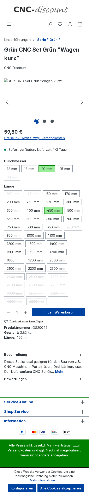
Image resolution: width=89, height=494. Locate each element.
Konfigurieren (22, 488)
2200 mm (35, 268)
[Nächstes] (82, 101)
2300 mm (57, 268)
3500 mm (59, 294)
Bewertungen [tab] (15, 379)
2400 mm (16, 277)
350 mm (13, 210)
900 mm (73, 227)
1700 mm (56, 252)
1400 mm (56, 244)
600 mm (32, 219)
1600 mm (35, 252)
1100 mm (55, 235)
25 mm (64, 169)
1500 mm (14, 252)
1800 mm (14, 260)
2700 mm (15, 285)
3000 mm (15, 294)
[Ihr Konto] (70, 24)
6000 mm (38, 302)
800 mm (33, 227)
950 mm (13, 235)
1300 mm (35, 244)
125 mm (33, 194)
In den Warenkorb (58, 312)
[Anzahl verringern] (8, 312)
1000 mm (33, 235)
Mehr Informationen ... (44, 480)
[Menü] (9, 24)
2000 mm (57, 260)
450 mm (53, 210)
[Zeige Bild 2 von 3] (44, 121)
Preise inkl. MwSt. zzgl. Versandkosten (34, 138)
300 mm (72, 202)
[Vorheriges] (7, 101)
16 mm (29, 169)
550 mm (13, 219)
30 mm (13, 177)
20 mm (46, 169)
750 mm (13, 227)
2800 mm (37, 285)
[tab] (43, 363)
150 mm (51, 194)
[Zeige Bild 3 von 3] (52, 121)
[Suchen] (50, 24)
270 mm (52, 202)
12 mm (12, 169)
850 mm (53, 227)
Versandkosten (19, 450)
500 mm (73, 210)
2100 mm (14, 268)
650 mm (52, 219)
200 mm (13, 202)
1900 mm (35, 260)
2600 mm (59, 277)
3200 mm (37, 294)
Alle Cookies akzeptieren (60, 488)
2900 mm (59, 285)
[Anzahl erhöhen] (25, 312)
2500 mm (37, 277)
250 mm (33, 202)
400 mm (33, 210)
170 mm (71, 194)
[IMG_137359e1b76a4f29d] (44, 101)
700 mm (72, 219)
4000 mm (16, 302)
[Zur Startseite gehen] (44, 11)
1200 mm (14, 244)
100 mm (14, 194)
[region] (44, 101)
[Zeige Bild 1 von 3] (36, 121)
